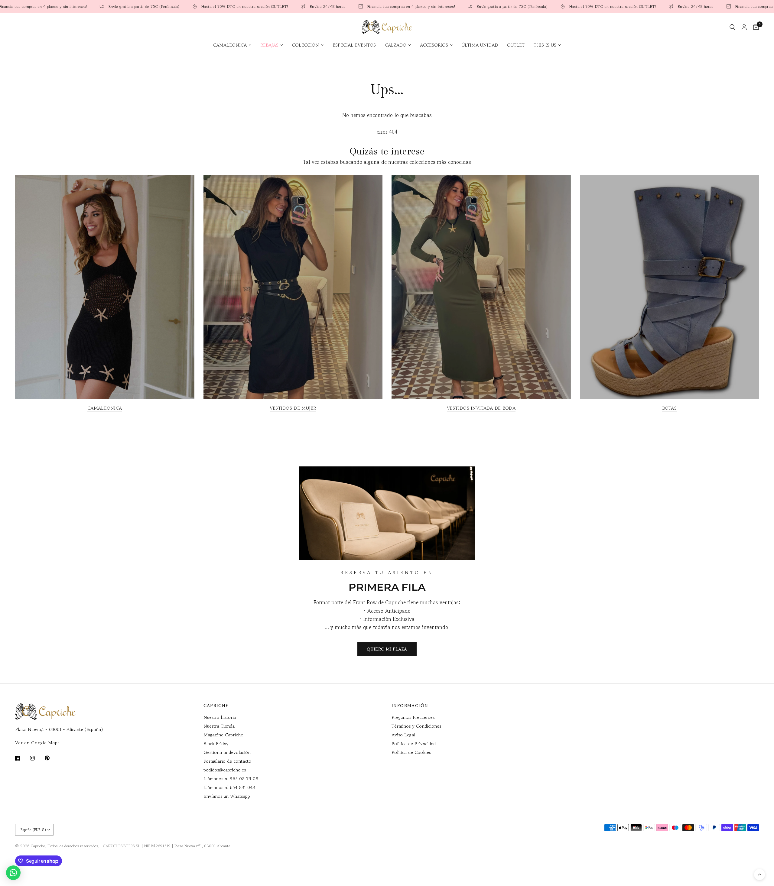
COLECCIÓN (305, 45)
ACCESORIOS (434, 45)
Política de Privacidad (414, 743)
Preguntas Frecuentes (413, 717)
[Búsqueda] (732, 27)
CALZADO (395, 45)
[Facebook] (21, 758)
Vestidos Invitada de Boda (481, 408)
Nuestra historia (219, 717)
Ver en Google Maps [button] (37, 742)
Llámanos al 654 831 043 (229, 787)
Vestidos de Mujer (293, 408)
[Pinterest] (51, 757)
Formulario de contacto (227, 761)
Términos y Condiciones (416, 726)
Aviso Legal (403, 735)
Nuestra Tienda (219, 726)
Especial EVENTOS (354, 45)
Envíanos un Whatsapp (226, 796)
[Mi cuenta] (744, 27)
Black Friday (216, 743)
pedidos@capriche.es (224, 770)
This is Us (545, 45)
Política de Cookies (411, 752)
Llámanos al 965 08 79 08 (230, 778)
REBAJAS (269, 45)
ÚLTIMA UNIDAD (480, 45)
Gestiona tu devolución (227, 752)
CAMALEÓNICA (230, 45)
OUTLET (516, 45)
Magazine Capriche (223, 735)
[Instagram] (36, 758)
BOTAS (669, 408)
